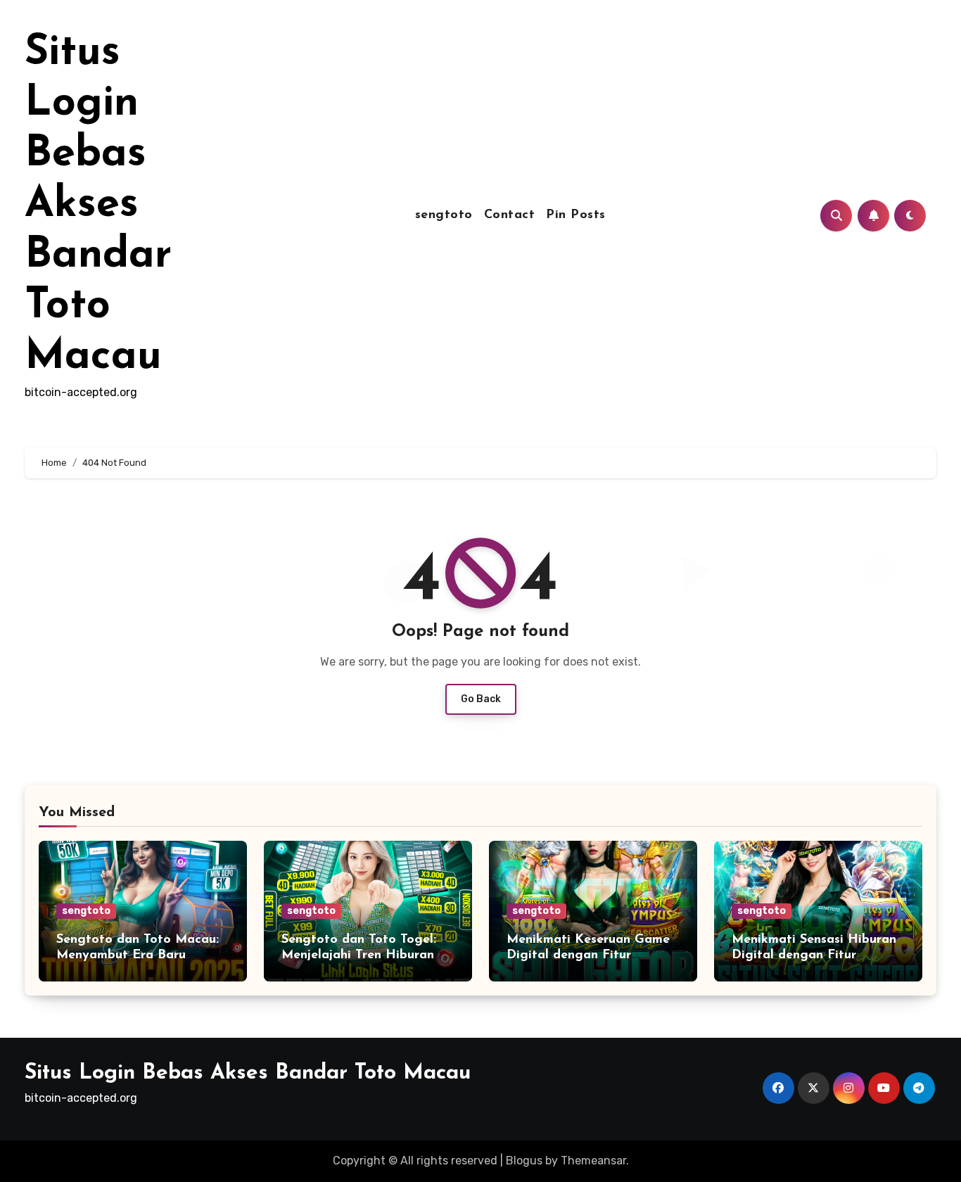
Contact (509, 215)
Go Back (481, 699)
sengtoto (444, 215)
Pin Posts (576, 215)
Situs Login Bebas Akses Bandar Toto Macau (98, 205)
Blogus (524, 1160)
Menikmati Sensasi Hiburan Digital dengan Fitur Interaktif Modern (814, 955)
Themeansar (593, 1160)
